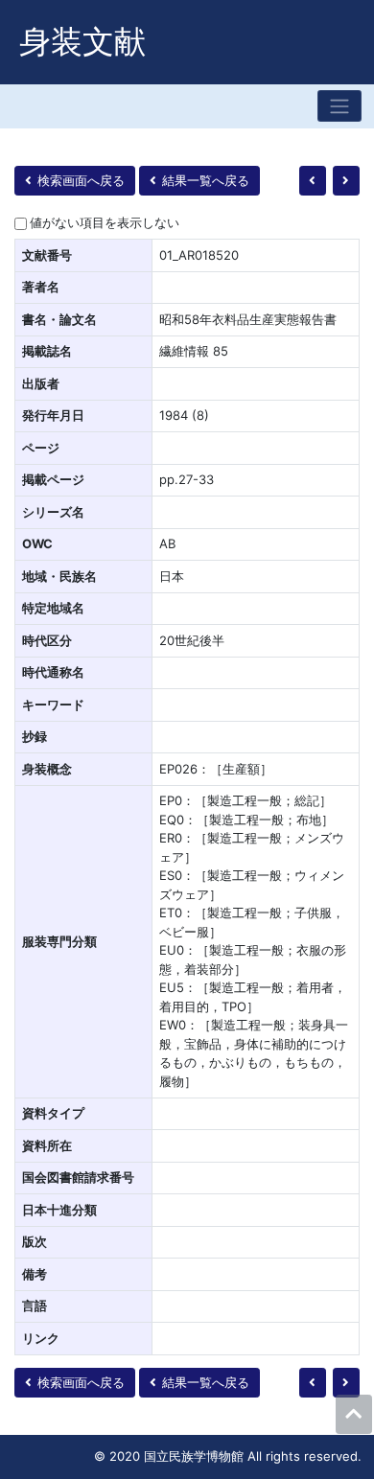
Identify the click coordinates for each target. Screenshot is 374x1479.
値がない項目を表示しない (104, 222)
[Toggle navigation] (339, 106)
